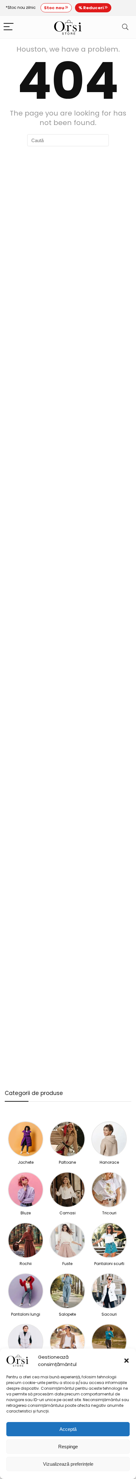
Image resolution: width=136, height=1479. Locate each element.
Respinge (68, 1446)
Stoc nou (54, 8)
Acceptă (68, 1429)
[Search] (125, 27)
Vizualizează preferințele (68, 1464)
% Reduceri (91, 8)
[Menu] (8, 27)
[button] (126, 1360)
